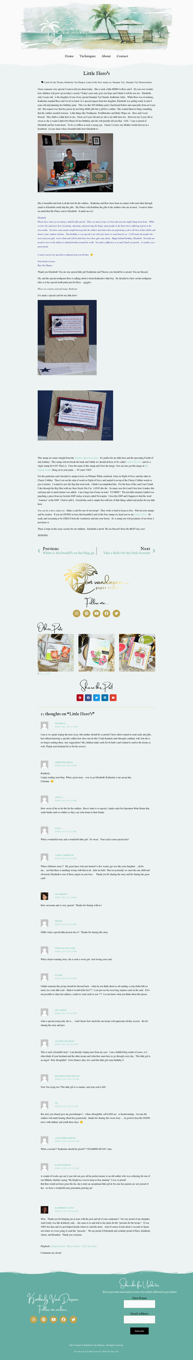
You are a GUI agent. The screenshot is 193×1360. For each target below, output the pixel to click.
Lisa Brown (61, 894)
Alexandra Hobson (65, 1137)
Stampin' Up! (118, 82)
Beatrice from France (67, 1075)
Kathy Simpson (63, 1164)
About (106, 56)
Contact (122, 56)
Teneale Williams (65, 948)
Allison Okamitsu (65, 1041)
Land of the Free (134, 461)
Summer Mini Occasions (86, 457)
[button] (80, 697)
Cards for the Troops (53, 82)
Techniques (88, 56)
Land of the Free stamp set (98, 82)
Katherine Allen (64, 1207)
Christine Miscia (64, 762)
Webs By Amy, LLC (111, 1351)
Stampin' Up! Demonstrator (139, 82)
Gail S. (58, 828)
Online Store (140, 514)
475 (48, 673)
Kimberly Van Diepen (75, 82)
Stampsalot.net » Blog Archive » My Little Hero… (75, 1246)
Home (69, 56)
